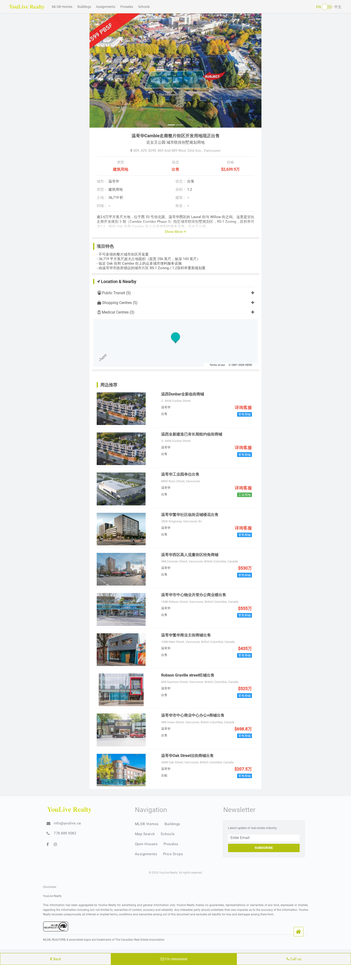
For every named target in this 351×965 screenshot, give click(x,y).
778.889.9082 (65, 833)
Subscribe (264, 848)
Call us (295, 959)
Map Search (145, 834)
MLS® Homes (62, 7)
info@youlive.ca (67, 823)
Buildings (84, 7)
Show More (174, 232)
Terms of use (217, 364)
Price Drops (173, 854)
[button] (298, 931)
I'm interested (175, 959)
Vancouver (212, 150)
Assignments (105, 7)
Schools (144, 7)
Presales (126, 7)
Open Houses (146, 844)
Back (56, 959)
